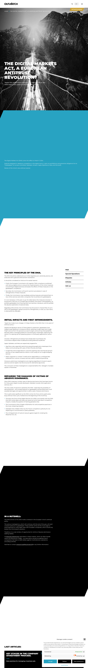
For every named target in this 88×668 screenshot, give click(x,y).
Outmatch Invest (77, 9)
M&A (67, 270)
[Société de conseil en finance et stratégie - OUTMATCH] (11, 4)
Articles (68, 282)
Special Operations (72, 274)
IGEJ (20, 538)
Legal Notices (64, 665)
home (6, 11)
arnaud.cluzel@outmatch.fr (24, 544)
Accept (50, 661)
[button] (84, 639)
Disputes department (13, 536)
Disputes (68, 278)
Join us (68, 286)
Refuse (65, 661)
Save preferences (79, 661)
